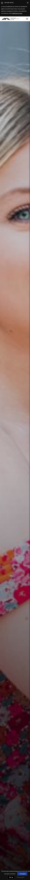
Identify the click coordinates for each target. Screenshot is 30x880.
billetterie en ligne (17, 13)
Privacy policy (20, 877)
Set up (11, 877)
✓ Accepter (22, 873)
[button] (27, 18)
